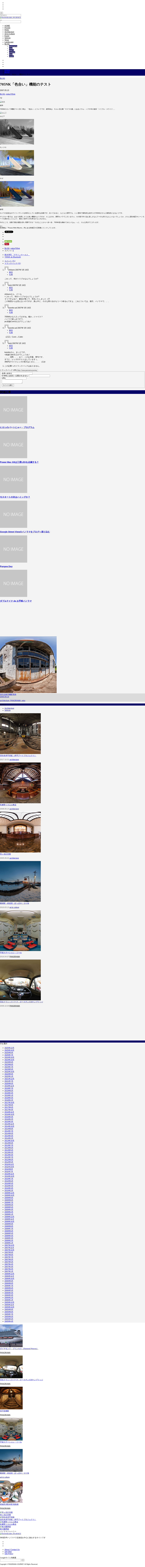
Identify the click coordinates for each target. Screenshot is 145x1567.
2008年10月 (9, 1221)
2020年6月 (9, 1083)
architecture (14, 760)
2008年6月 (9, 1231)
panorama (13, 46)
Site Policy (9, 1554)
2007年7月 (9, 1257)
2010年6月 (9, 1181)
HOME (7, 26)
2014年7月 (9, 1131)
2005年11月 (9, 1305)
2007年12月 (9, 1245)
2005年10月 (9, 1307)
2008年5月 (9, 1233)
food (11, 54)
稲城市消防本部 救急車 (9, 1504)
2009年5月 (9, 1207)
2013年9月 (9, 1143)
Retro (7, 30)
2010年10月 (9, 1176)
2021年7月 (9, 1081)
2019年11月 (9, 1086)
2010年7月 (9, 1179)
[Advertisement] (68, 620)
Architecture (9, 32)
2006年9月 (9, 1281)
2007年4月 (9, 1264)
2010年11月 (9, 1174)
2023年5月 (9, 1069)
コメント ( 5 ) (10, 261)
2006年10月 (9, 1278)
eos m (11, 50)
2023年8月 (9, 1064)
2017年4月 (9, 1110)
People (7, 28)
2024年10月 (9, 1057)
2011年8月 (9, 1169)
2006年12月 (9, 1274)
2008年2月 (9, 1240)
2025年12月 (9, 1048)
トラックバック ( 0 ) (13, 263)
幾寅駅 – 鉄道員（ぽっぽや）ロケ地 (14, 903)
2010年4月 (9, 1186)
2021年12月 (9, 1079)
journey (12, 52)
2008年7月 (9, 1229)
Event (7, 36)
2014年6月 (9, 1133)
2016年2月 (9, 1119)
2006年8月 (9, 1283)
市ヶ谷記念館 (5, 854)
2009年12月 (9, 1193)
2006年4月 (9, 1293)
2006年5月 (9, 1290)
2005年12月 (9, 1302)
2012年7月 (9, 1157)
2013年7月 (9, 1145)
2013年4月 (9, 1152)
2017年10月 (9, 1102)
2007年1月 (9, 1271)
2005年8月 (9, 1312)
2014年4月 (9, 1136)
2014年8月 (9, 1129)
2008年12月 (9, 1217)
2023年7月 (9, 1067)
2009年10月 (9, 1195)
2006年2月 (9, 1297)
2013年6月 (9, 1148)
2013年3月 (9, 1155)
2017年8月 (9, 1105)
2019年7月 (9, 1088)
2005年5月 (9, 1319)
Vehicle (8, 38)
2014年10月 (9, 1126)
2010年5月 (9, 1183)
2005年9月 (9, 1309)
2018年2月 (9, 1100)
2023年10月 (9, 1060)
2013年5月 (9, 1150)
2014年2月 (9, 1138)
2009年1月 (9, 1214)
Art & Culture (10, 34)
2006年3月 (9, 1295)
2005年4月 (9, 1321)
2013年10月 (9, 1141)
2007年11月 (9, 1248)
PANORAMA (15, 957)
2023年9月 (9, 1062)
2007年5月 (9, 1262)
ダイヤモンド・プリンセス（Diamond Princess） (19, 1349)
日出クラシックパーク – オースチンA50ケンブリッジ (21, 1002)
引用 (11, 275)
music (11, 56)
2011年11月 (9, 1164)
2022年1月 (9, 1076)
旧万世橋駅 (4, 1411)
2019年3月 (9, 1093)
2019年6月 (9, 1091)
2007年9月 (9, 1252)
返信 (11, 272)
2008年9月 (9, 1224)
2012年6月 (9, 1160)
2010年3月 (9, 1188)
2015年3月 (9, 1122)
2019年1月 (9, 1095)
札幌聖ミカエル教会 (8, 805)
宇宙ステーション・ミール (11, 953)
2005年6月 (9, 1317)
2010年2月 (9, 1190)
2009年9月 (9, 1198)
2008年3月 (9, 1238)
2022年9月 (9, 1074)
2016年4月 (9, 1117)
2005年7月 (9, 1314)
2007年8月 (9, 1255)
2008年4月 (9, 1236)
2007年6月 (9, 1259)
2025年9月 (9, 1053)
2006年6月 (9, 1288)
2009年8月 (9, 1200)
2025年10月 (9, 1050)
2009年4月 (9, 1209)
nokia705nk (10, 94)
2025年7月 (9, 1055)
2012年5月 (9, 1162)
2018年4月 (9, 1098)
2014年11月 (9, 1124)
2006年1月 (9, 1300)
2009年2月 (9, 1212)
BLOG (7, 44)
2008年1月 (9, 1243)
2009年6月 (9, 1205)
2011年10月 (9, 1167)
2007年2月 (9, 1269)
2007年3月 (9, 1267)
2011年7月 (9, 1171)
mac (10, 48)
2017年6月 (9, 1107)
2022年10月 (9, 1072)
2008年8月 (9, 1226)
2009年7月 (9, 1202)
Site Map (8, 1552)
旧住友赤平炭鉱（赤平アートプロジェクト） (18, 755)
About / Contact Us (12, 1550)
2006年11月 (9, 1276)
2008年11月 (9, 1219)
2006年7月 (9, 1286)
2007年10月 (9, 1250)
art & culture (14, 907)
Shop (7, 40)
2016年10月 (9, 1114)
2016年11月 (9, 1112)
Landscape (9, 42)
